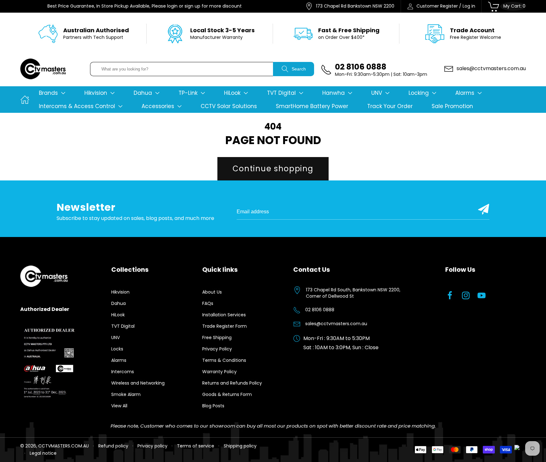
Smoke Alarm (126, 394)
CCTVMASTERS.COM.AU (63, 446)
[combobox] (181, 69)
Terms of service (195, 446)
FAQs (207, 303)
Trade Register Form (224, 326)
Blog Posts (213, 406)
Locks (117, 349)
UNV (115, 337)
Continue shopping (273, 168)
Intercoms (122, 371)
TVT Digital (123, 326)
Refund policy (113, 446)
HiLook (118, 315)
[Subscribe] (483, 209)
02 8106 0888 (319, 310)
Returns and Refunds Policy (232, 383)
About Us (212, 292)
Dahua (118, 303)
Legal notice (43, 453)
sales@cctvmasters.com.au (336, 323)
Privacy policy (152, 446)
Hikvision (120, 292)
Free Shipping (217, 337)
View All (119, 406)
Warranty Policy (219, 371)
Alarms (118, 360)
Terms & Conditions (224, 360)
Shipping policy (240, 446)
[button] (52, 93)
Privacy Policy (217, 349)
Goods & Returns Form (227, 394)
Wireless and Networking (138, 383)
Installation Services (224, 315)
